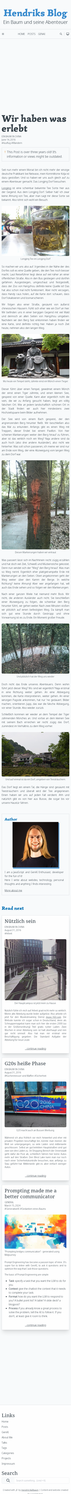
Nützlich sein (20, 921)
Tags (4, 1448)
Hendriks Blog (35, 13)
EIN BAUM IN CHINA (11, 136)
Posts (32, 34)
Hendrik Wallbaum (29, 1489)
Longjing (6, 188)
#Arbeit (8, 933)
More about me (13, 890)
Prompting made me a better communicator (31, 1193)
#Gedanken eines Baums (33, 1208)
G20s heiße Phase (25, 1063)
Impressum (8, 1463)
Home (21, 34)
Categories (8, 1453)
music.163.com (53, 1017)
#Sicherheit (40, 1075)
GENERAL (9, 1202)
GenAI (41, 34)
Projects (6, 1458)
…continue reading (35, 1048)
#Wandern (16, 142)
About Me (7, 1437)
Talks (4, 1442)
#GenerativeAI (12, 1208)
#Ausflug (6, 142)
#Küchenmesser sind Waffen (19, 1075)
